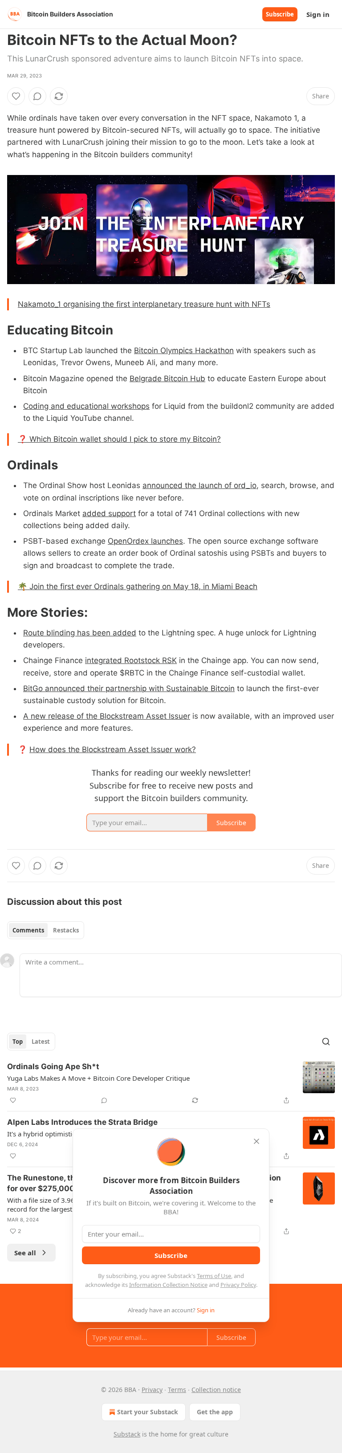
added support (109, 513)
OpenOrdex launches (145, 541)
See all (25, 1252)
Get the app (215, 1412)
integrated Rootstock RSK (131, 660)
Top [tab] (17, 1042)
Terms (177, 1389)
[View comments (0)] (37, 96)
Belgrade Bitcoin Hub (167, 378)
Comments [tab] (28, 930)
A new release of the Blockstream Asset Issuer (106, 716)
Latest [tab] (41, 1042)
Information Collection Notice (168, 1285)
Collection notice (216, 1389)
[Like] (16, 96)
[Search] (326, 1041)
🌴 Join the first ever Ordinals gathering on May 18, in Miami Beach (137, 586)
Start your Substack (147, 1412)
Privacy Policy (238, 1285)
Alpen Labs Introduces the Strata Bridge (82, 1122)
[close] (256, 1141)
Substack (127, 1434)
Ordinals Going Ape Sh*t (53, 1066)
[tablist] (45, 930)
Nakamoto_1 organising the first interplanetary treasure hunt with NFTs (144, 304)
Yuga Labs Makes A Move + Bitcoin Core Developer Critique (98, 1078)
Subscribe (280, 14)
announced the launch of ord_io (199, 485)
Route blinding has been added (79, 632)
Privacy (152, 1389)
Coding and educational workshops (86, 406)
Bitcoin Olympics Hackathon (184, 350)
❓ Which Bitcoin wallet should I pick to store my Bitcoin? (119, 439)
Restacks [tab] (66, 930)
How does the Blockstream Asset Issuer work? (112, 749)
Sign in (318, 14)
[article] (171, 1083)
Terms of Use (214, 1276)
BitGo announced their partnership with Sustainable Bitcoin (129, 688)
